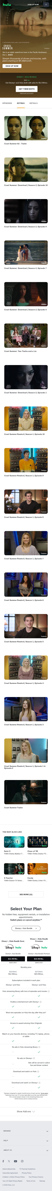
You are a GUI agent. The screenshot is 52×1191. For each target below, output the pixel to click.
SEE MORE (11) (26, 894)
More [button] (10, 55)
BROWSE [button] (7, 1131)
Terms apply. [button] (44, 1093)
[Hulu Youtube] (17, 1161)
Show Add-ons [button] (24, 1112)
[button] (7, 102)
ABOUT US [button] (8, 1150)
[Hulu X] (11, 1161)
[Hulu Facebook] (5, 1161)
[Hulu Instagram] (22, 1161)
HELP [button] (6, 1140)
